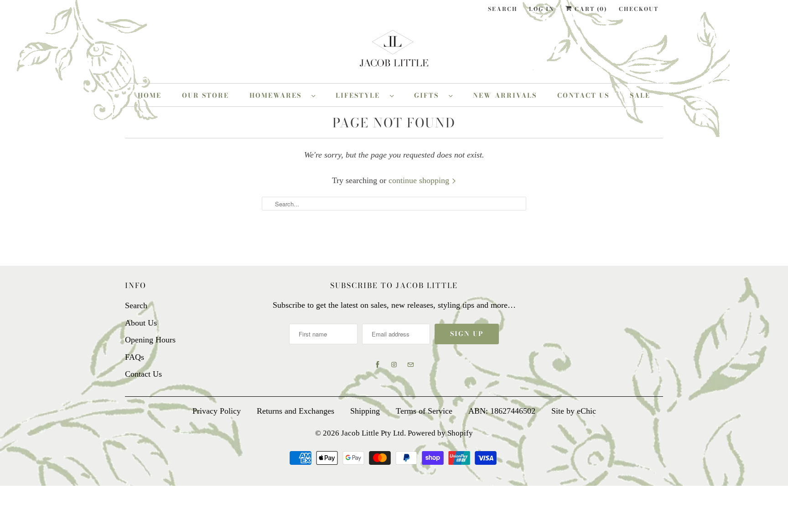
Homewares (278, 95)
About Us (141, 322)
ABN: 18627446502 (501, 410)
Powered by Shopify (440, 433)
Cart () (589, 9)
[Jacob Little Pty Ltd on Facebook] (378, 365)
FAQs (134, 357)
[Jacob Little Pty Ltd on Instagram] (394, 365)
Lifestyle (360, 95)
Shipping (365, 410)
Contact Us (583, 95)
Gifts (429, 95)
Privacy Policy (216, 410)
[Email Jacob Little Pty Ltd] (410, 365)
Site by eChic (573, 410)
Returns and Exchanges (295, 410)
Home (149, 95)
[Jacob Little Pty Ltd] (394, 52)
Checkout (638, 9)
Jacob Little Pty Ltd (372, 433)
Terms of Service (424, 410)
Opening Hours (150, 339)
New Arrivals (505, 95)
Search (503, 9)
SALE (640, 95)
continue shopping (420, 180)
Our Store (205, 95)
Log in (541, 9)
